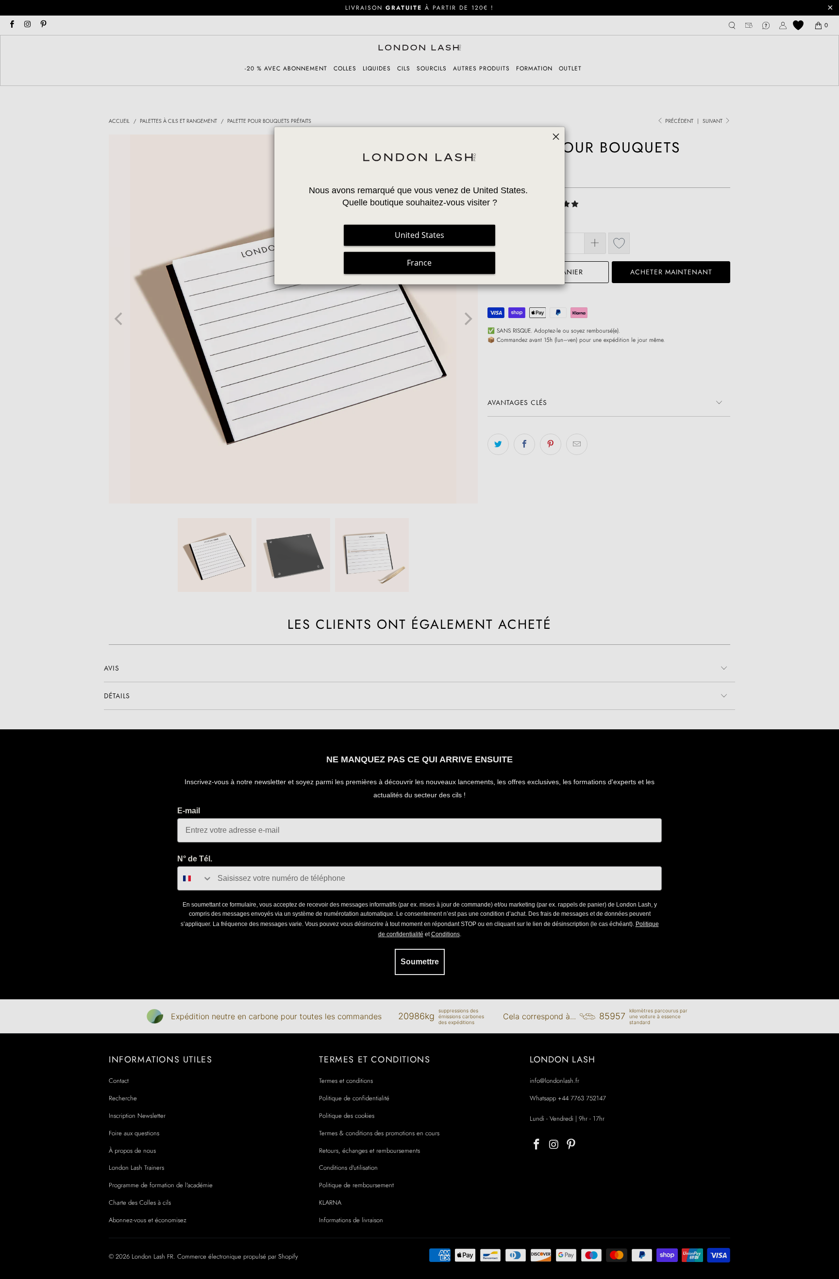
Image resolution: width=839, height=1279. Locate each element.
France (419, 263)
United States (419, 235)
